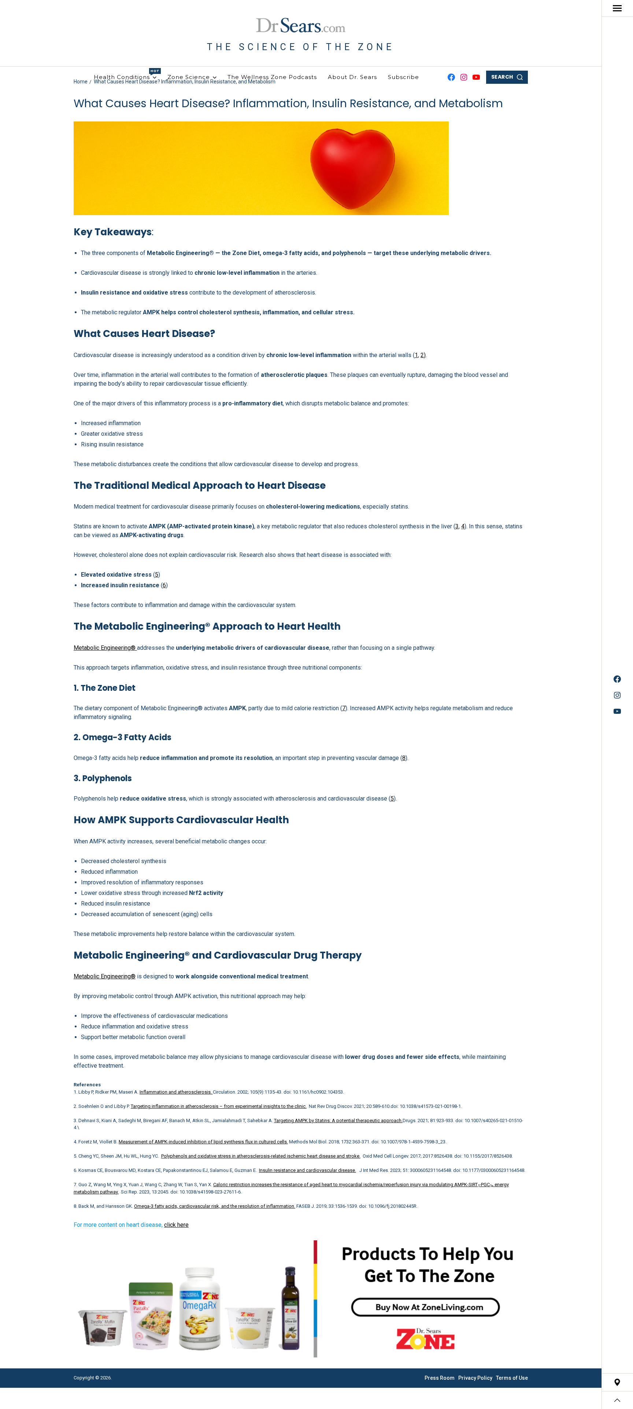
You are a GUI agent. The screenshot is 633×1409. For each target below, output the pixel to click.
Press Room (440, 1378)
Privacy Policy (475, 1378)
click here (176, 1224)
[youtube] (617, 711)
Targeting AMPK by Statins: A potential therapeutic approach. (338, 1120)
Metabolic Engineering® (105, 647)
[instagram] (617, 695)
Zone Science (188, 77)
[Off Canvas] (617, 8)
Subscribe (403, 77)
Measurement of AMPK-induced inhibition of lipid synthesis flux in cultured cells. (203, 1141)
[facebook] (617, 679)
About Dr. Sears (352, 77)
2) (423, 355)
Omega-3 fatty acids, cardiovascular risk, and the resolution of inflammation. (214, 1206)
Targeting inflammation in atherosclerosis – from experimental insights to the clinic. (219, 1106)
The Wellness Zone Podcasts (272, 77)
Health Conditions (125, 74)
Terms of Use (512, 1378)
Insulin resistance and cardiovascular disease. (307, 1170)
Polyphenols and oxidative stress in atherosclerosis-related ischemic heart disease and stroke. (260, 1156)
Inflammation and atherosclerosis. (176, 1092)
